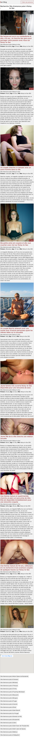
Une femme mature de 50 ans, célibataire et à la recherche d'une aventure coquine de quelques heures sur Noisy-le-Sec (16, 568)
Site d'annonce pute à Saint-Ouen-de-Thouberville (14, 725)
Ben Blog (3, 2)
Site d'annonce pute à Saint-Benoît (10, 710)
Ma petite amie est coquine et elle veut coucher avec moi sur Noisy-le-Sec (15, 244)
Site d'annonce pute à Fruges (8, 701)
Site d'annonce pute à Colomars (9, 679)
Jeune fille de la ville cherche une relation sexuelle (16, 437)
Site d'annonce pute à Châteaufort (10, 735)
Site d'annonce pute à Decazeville (9, 719)
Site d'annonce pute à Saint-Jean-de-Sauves (13, 729)
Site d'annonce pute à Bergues (9, 698)
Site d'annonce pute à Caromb (8, 704)
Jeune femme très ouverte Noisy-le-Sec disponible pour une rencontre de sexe (16, 387)
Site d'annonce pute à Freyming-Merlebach (12, 692)
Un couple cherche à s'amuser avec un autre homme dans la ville (15, 168)
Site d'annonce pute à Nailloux (8, 732)
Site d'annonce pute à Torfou (8, 688)
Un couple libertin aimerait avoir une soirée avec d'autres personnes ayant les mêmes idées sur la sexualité (16, 330)
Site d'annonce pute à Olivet (8, 707)
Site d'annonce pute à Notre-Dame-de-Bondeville (14, 676)
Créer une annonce (27, 2)
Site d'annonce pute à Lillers (8, 722)
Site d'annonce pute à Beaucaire (9, 695)
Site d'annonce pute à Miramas (9, 682)
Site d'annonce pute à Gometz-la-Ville (11, 716)
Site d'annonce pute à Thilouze (9, 685)
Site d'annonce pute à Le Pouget (9, 713)
